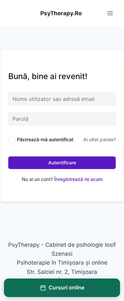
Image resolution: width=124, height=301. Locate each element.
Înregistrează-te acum (78, 179)
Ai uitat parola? (99, 139)
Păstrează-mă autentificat (45, 139)
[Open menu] (110, 13)
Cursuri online (66, 287)
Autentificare (62, 162)
